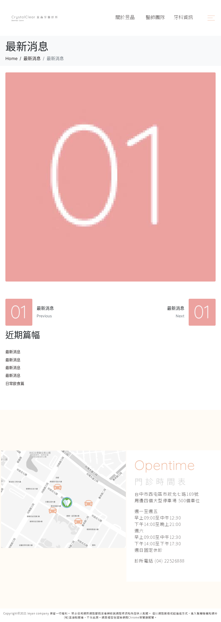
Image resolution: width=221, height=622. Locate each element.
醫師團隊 (155, 16)
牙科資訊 (183, 16)
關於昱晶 (125, 16)
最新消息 (12, 351)
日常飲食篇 (14, 383)
